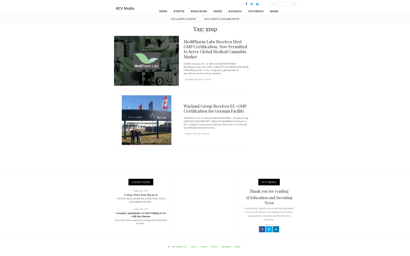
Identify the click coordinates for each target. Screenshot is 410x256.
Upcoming (256, 11)
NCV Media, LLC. (179, 246)
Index (217, 11)
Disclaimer (226, 246)
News (163, 11)
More (274, 11)
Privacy (214, 246)
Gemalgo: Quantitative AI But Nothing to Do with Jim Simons (141, 214)
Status (238, 246)
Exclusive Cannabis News (221, 19)
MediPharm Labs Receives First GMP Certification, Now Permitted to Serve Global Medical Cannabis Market (215, 49)
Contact (203, 246)
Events (179, 11)
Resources (199, 11)
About (193, 246)
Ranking (235, 11)
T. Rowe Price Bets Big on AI (140, 194)
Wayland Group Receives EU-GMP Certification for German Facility (215, 108)
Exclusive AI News (183, 19)
